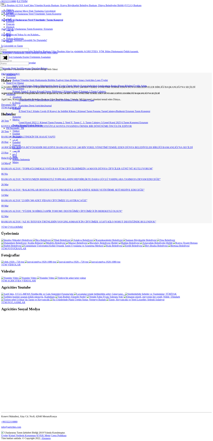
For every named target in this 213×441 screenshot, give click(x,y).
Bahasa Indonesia (15, 38)
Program (23, 100)
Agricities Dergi (27, 105)
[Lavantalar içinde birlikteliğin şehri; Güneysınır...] (99, 294)
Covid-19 (45, 111)
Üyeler (104, 80)
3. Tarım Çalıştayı (92, 122)
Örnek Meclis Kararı (76, 85)
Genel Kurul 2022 (28, 122)
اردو (8, 33)
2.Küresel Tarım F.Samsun (75, 91)
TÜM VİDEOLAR (11, 264)
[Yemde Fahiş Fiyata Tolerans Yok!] (105, 296)
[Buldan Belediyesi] (129, 243)
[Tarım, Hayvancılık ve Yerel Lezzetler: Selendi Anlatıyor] (135, 299)
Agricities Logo (93, 80)
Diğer (9, 114)
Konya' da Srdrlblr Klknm (63, 111)
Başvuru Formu (53, 100)
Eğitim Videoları (36, 100)
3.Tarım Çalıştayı (97, 91)
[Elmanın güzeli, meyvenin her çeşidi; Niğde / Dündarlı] (152, 296)
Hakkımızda (41, 80)
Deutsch (10, 27)
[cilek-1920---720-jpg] (13, 261)
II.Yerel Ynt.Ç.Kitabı (29, 111)
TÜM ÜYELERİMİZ (12, 227)
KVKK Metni (43, 435)
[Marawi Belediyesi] (77, 243)
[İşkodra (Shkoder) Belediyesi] (17, 240)
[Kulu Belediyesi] (113, 245)
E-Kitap (16, 108)
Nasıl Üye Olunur (15, 83)
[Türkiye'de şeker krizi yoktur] (70, 278)
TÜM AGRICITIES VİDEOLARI (18, 280)
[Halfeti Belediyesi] (11, 245)
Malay (9, 41)
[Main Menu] (4, 58)
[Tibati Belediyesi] (61, 240)
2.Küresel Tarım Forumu (88, 111)
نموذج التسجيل (86, 100)
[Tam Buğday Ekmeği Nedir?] (71, 296)
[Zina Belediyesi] (166, 240)
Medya (15, 119)
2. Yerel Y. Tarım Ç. (73, 122)
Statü (32, 80)
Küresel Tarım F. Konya (24, 91)
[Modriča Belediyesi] (55, 243)
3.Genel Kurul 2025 (111, 122)
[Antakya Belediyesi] (82, 240)
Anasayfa (11, 74)
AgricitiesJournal (43, 105)
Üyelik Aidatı (140, 85)
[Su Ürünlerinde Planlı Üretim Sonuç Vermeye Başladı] (78, 299)
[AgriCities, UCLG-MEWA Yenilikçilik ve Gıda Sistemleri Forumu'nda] (37, 294)
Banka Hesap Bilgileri (122, 85)
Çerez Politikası (58, 435)
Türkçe (9, 10)
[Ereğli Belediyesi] (133, 245)
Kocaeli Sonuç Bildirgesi (49, 91)
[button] (2, 4)
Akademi (10, 94)
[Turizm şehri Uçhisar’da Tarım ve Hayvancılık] (25, 299)
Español (10, 21)
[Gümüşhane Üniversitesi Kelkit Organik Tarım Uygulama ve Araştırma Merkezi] (63, 245)
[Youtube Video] (10, 278)
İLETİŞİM (22, 1)
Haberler (16, 117)
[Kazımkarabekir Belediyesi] (108, 240)
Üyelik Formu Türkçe (29, 85)
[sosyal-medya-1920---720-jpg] (73, 261)
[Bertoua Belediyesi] (178, 245)
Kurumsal (11, 77)
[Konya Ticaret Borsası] (185, 243)
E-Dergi (16, 103)
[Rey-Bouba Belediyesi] (155, 245)
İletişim (38, 125)
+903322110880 (8, 1)
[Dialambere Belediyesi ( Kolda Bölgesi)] (22, 243)
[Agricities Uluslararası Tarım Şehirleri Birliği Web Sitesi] (29, 52)
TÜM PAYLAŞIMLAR (13, 302)
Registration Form (70, 100)
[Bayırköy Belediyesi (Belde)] (103, 243)
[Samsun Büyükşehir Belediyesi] (140, 240)
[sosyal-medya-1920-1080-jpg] (41, 261)
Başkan (16, 80)
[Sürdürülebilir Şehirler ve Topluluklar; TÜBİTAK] (151, 294)
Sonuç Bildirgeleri (15, 88)
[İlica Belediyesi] (42, 240)
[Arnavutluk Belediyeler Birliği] (156, 243)
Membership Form (49, 85)
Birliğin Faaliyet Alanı (59, 80)
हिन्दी (8, 35)
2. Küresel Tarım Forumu (50, 122)
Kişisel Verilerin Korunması (22, 435)
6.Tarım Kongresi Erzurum (134, 122)
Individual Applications (99, 85)
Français (10, 24)
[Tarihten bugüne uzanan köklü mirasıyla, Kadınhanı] (28, 296)
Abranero (46, 438)
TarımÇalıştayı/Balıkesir (113, 111)
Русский (10, 15)
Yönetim (24, 80)
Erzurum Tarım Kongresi (138, 111)
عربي (9, 18)
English (10, 12)
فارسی (10, 30)
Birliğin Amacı (77, 80)
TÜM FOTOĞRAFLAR (13, 248)
